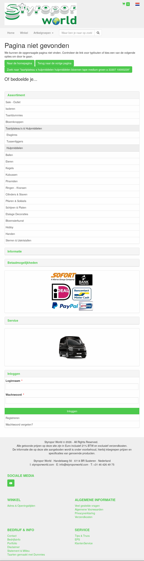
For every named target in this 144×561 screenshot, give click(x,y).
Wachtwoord (14, 394)
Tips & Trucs (82, 536)
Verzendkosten (83, 517)
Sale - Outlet (13, 102)
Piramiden (12, 181)
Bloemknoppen (14, 122)
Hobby (9, 227)
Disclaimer (13, 547)
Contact (11, 536)
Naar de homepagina (19, 63)
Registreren (13, 418)
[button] (137, 4)
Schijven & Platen (16, 207)
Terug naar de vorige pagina (54, 63)
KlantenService (84, 543)
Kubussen (11, 174)
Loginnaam (13, 381)
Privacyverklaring (85, 513)
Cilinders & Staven (16, 194)
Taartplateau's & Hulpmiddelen (24, 128)
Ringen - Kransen (16, 188)
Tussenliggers (15, 141)
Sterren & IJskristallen (18, 240)
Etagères (12, 135)
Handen (10, 234)
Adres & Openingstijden (21, 505)
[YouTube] (10, 483)
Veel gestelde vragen (87, 505)
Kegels (10, 168)
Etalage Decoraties (17, 214)
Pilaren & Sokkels (16, 201)
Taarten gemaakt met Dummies (26, 554)
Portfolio (12, 543)
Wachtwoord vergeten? (19, 424)
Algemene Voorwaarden (89, 509)
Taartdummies (14, 115)
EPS (77, 539)
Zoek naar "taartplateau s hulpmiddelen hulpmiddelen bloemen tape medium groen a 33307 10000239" (68, 69)
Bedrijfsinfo (13, 539)
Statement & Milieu (18, 551)
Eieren (9, 161)
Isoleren (10, 108)
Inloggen (72, 411)
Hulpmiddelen (15, 148)
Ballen (9, 155)
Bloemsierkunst (15, 220)
